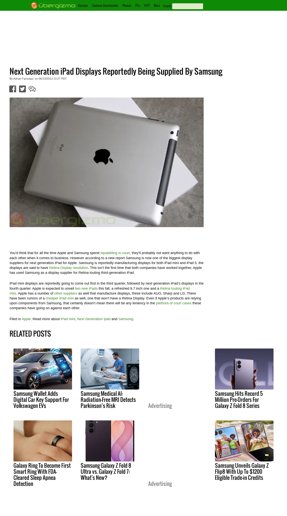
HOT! (147, 5)
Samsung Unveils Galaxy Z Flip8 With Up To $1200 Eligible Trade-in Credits (242, 471)
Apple (26, 319)
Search (167, 6)
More (157, 5)
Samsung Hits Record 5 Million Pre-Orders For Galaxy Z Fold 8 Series (239, 399)
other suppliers (65, 293)
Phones (126, 5)
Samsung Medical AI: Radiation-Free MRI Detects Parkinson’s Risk (108, 399)
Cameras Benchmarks (105, 5)
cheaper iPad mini (60, 298)
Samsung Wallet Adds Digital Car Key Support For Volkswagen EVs (41, 399)
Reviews (83, 5)
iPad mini (68, 319)
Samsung (125, 319)
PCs (137, 5)
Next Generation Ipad (94, 319)
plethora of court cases (174, 303)
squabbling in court (115, 253)
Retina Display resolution (68, 268)
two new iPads (86, 288)
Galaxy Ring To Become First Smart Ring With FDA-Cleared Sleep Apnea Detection (42, 474)
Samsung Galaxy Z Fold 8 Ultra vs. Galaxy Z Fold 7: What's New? (106, 471)
